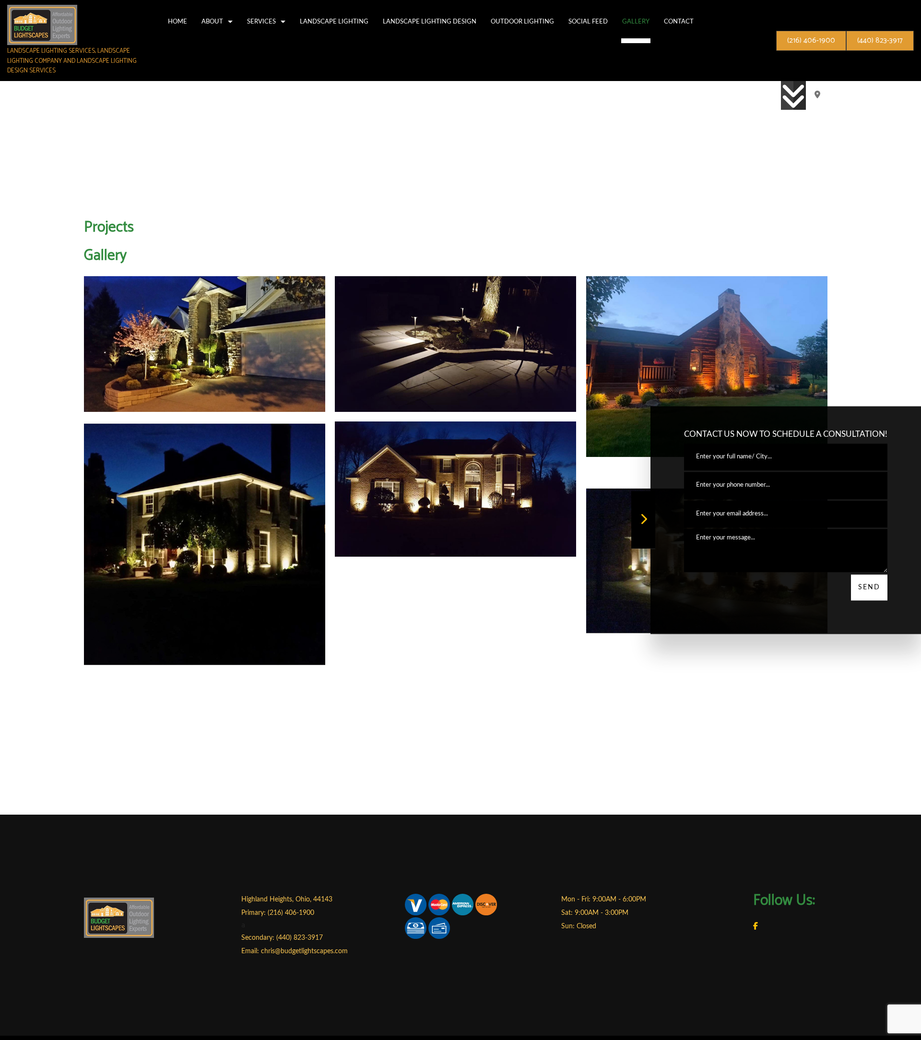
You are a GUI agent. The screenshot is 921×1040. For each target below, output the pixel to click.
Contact (679, 21)
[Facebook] (755, 930)
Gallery (635, 21)
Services (261, 21)
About (212, 21)
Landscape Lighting (334, 21)
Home (177, 21)
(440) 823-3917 (880, 41)
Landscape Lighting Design (429, 21)
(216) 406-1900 (811, 41)
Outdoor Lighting (522, 21)
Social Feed (588, 21)
